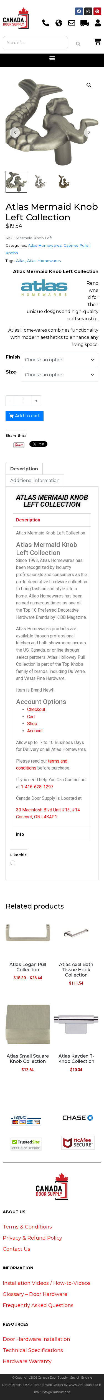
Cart (31, 716)
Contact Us (16, 1249)
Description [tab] (24, 468)
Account (35, 730)
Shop (32, 723)
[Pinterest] (97, 11)
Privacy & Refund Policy (32, 1238)
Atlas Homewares (45, 245)
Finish (13, 357)
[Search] (78, 43)
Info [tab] (20, 834)
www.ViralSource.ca (83, 1385)
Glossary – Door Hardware (35, 1294)
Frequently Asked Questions (38, 1305)
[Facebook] (79, 11)
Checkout (36, 709)
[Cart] (97, 40)
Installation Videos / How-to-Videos (46, 1283)
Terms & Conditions (27, 1227)
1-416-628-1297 (37, 786)
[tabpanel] (52, 677)
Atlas (20, 260)
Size (11, 372)
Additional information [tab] (35, 480)
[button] (52, 58)
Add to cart (27, 415)
